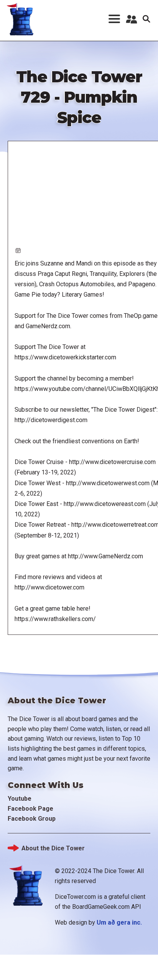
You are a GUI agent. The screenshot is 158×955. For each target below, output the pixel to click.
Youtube (19, 798)
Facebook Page (30, 808)
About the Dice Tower (53, 848)
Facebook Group (32, 818)
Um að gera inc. (119, 922)
